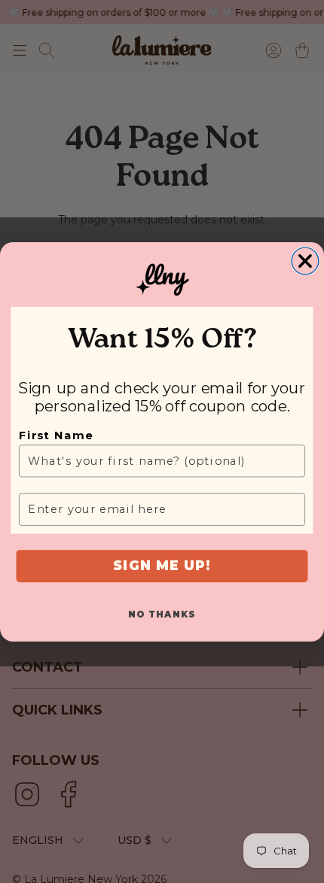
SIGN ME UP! (162, 565)
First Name (56, 434)
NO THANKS (162, 613)
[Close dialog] (305, 261)
